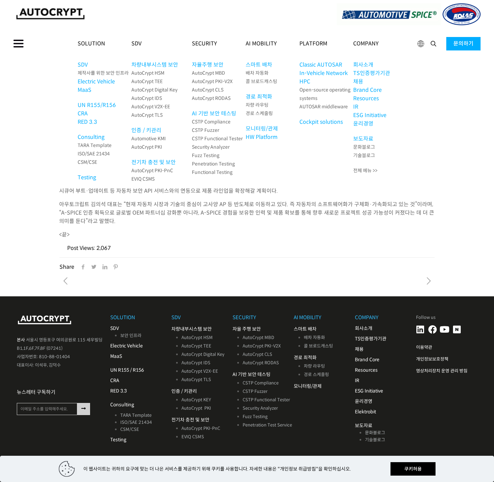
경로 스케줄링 (259, 113)
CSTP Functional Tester (217, 139)
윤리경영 (363, 123)
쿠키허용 (413, 469)
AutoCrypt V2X (196, 371)
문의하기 (463, 43)
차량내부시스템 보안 (154, 64)
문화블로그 (364, 147)
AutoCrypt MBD (208, 73)
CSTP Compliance (211, 122)
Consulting (91, 137)
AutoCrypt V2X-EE (150, 107)
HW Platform (262, 137)
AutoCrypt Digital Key (154, 90)
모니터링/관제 (262, 128)
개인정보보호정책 (432, 359)
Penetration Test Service (267, 425)
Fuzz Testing (205, 155)
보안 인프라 (130, 335)
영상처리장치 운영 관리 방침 (441, 371)
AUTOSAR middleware (323, 107)
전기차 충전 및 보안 (153, 162)
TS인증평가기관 (371, 73)
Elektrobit (365, 412)
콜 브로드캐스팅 (261, 81)
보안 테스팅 (259, 374)
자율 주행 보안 (247, 329)
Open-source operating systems (325, 94)
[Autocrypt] (130, 13)
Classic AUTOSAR (320, 64)
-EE (214, 371)
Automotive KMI (148, 139)
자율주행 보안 (207, 64)
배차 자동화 (257, 73)
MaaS (84, 90)
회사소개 (363, 64)
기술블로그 (364, 155)
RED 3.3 (87, 121)
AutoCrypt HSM (147, 73)
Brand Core (367, 90)
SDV (83, 64)
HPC (304, 81)
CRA (83, 113)
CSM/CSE (87, 162)
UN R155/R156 (97, 105)
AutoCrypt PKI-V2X (212, 81)
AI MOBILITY (261, 43)
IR (355, 106)
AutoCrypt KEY (196, 400)
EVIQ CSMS (143, 179)
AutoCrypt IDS (146, 98)
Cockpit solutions (321, 121)
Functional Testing (212, 172)
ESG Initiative (369, 115)
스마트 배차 (259, 64)
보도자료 (363, 138)
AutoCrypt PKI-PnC (152, 171)
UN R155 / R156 (127, 370)
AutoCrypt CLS (207, 90)
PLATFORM (313, 43)
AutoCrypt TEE (147, 81)
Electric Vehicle (96, 81)
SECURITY (204, 43)
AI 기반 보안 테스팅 (214, 113)
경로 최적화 (259, 96)
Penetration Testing (213, 164)
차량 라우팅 (257, 105)
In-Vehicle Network (323, 73)
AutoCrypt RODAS (211, 98)
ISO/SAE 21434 (94, 154)
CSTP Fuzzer (205, 130)
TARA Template (95, 145)
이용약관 (424, 347)
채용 (358, 81)
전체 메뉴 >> (365, 171)
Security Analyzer (211, 147)
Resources (366, 98)
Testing (87, 177)
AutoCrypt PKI (146, 147)
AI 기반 (240, 374)
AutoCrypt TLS (147, 115)
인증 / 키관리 (146, 130)
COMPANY (366, 43)
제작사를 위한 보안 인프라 (103, 73)
